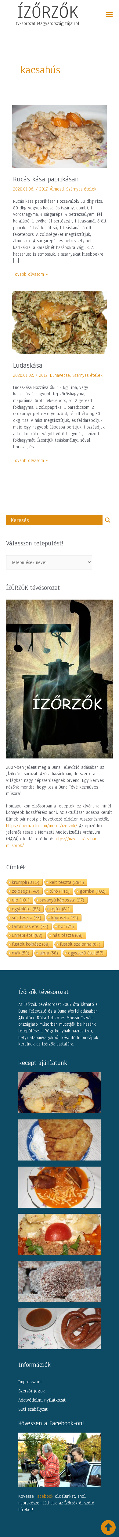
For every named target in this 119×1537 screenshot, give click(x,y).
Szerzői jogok (31, 1391)
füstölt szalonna (80, 944)
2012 (43, 375)
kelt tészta (66, 882)
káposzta (64, 917)
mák (20, 953)
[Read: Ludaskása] (59, 322)
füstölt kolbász (31, 944)
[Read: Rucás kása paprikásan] (59, 136)
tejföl (60, 909)
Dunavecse (60, 375)
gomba (93, 891)
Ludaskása (27, 365)
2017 (43, 189)
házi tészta (67, 935)
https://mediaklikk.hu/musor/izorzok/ (42, 826)
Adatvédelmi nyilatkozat (42, 1400)
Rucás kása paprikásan (46, 179)
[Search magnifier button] (108, 520)
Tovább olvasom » (30, 274)
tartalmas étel (30, 926)
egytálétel (26, 909)
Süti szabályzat (33, 1409)
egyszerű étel (85, 953)
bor (66, 926)
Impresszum (29, 1382)
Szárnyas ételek (81, 189)
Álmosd (57, 189)
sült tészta (26, 917)
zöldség (25, 891)
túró (59, 891)
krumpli (25, 882)
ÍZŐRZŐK (47, 11)
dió (21, 900)
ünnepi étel (27, 935)
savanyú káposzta (62, 900)
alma (48, 953)
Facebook (44, 1496)
